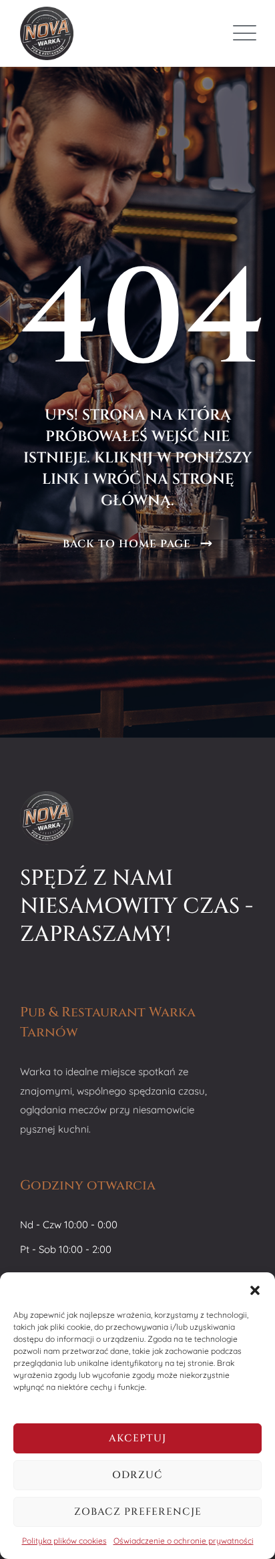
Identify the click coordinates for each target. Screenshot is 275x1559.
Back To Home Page (127, 544)
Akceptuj (137, 1438)
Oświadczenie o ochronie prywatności (183, 1541)
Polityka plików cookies (64, 1541)
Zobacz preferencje (138, 1512)
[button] (255, 1289)
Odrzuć (137, 1475)
